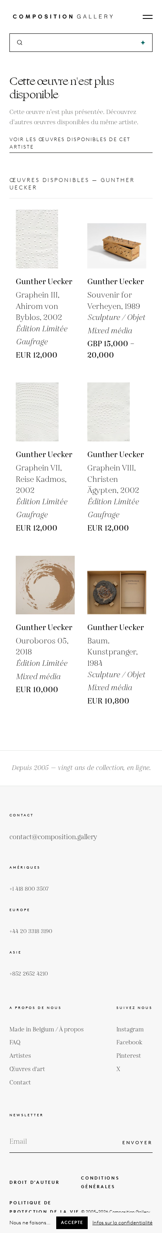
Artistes (20, 1056)
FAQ (14, 1042)
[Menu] (148, 17)
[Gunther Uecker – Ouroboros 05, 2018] (45, 584)
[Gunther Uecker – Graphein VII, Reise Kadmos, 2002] (45, 411)
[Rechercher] (143, 43)
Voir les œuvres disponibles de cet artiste (70, 143)
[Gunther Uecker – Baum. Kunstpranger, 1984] (116, 584)
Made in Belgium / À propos (46, 1029)
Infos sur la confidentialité (122, 1223)
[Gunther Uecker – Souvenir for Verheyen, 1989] (116, 238)
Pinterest (128, 1056)
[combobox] (81, 42)
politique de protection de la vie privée (44, 1212)
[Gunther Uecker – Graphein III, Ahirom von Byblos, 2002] (45, 238)
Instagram (130, 1029)
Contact (20, 1083)
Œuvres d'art (27, 1069)
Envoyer (137, 1142)
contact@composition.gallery (53, 837)
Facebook (129, 1042)
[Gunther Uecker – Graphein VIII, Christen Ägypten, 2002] (116, 411)
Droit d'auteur (34, 1182)
